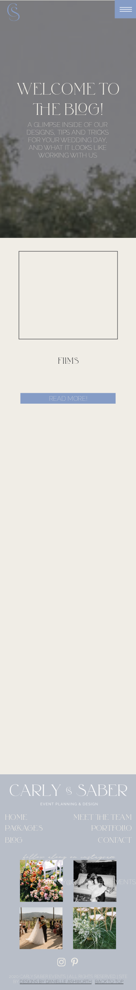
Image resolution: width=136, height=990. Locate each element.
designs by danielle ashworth (55, 981)
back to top (109, 981)
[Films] (68, 295)
